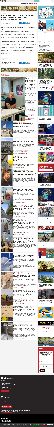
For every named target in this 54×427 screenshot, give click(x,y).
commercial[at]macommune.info (7, 403)
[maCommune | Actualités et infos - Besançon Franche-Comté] (24, 3)
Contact (3, 380)
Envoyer (42, 370)
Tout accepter (36, 424)
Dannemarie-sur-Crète (17, 306)
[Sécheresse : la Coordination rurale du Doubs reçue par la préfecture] (7, 293)
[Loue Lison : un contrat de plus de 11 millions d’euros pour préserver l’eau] (7, 326)
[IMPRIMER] (29, 23)
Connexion (49, 170)
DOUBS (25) (15, 253)
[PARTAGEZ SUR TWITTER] (22, 23)
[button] (51, 0)
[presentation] (38, 266)
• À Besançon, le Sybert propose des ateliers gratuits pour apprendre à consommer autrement (45, 38)
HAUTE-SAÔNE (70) (16, 138)
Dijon (14, 122)
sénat (6, 59)
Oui (41, 359)
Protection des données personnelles (9, 384)
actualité (20, 170)
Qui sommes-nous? (5, 381)
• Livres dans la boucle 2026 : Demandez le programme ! (45, 35)
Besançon (27, 77)
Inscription (42, 170)
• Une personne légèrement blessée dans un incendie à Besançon (46, 50)
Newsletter (5, 391)
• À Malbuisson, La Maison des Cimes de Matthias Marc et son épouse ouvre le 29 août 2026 (45, 42)
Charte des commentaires (6, 383)
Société (26, 138)
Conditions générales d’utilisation (8, 388)
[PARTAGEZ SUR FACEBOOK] (20, 23)
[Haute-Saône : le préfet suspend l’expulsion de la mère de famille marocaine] (7, 142)
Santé (28, 205)
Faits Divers (18, 122)
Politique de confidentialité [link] (27, 425)
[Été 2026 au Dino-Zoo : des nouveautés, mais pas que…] (46, 178)
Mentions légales (5, 387)
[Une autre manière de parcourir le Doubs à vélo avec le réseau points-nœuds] (46, 236)
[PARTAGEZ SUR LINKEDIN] (24, 23)
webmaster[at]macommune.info (6, 412)
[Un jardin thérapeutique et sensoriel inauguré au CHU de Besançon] (46, 277)
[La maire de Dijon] (7, 125)
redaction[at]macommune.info (6, 401)
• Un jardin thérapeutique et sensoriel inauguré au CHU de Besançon (45, 46)
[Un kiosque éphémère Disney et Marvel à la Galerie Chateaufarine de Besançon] (46, 140)
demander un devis (6, 406)
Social (33, 306)
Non (41, 361)
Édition (29, 3)
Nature (23, 170)
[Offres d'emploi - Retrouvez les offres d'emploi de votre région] (46, 90)
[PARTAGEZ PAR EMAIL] (27, 23)
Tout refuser (43, 424)
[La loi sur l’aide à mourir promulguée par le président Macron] (7, 159)
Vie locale (31, 205)
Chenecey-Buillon (16, 322)
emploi (3, 59)
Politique (3, 13)
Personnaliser (50, 424)
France (14, 156)
